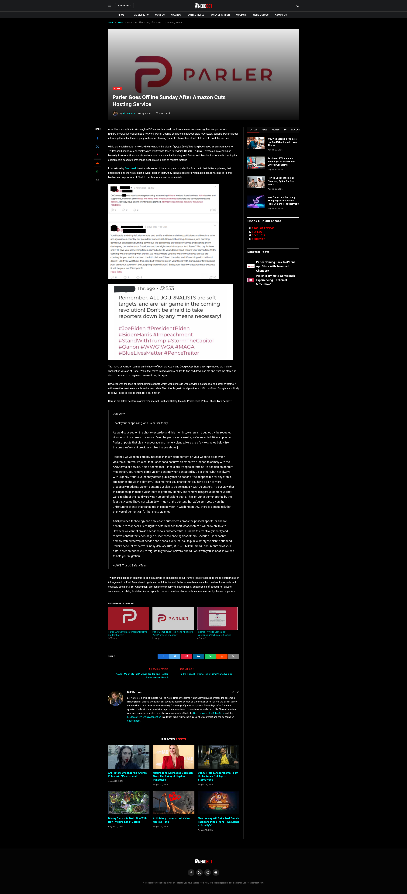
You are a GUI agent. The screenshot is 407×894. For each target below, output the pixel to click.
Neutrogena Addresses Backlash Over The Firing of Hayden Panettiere (173, 776)
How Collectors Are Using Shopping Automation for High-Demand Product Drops (283, 200)
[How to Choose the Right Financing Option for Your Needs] (256, 182)
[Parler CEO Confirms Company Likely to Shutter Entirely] (128, 618)
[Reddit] (97, 163)
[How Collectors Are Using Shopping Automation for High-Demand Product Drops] (256, 202)
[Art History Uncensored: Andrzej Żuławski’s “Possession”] (128, 756)
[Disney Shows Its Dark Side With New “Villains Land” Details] (128, 802)
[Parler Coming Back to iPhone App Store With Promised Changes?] (173, 618)
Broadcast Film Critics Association (144, 717)
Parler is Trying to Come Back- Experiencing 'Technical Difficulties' (276, 280)
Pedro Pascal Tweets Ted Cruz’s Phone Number (206, 674)
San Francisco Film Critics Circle (209, 713)
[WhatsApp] (97, 171)
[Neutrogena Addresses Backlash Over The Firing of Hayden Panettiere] (173, 756)
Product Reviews (263, 228)
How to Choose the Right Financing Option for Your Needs (281, 181)
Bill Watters (128, 113)
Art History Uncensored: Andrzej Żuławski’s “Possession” (127, 774)
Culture (241, 14)
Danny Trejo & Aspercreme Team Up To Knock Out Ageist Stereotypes (218, 776)
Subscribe (124, 5)
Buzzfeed (130, 168)
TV (285, 130)
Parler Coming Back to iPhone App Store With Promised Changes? (275, 266)
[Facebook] (97, 138)
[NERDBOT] (203, 5)
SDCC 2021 (258, 235)
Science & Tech (220, 14)
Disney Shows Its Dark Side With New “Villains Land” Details (127, 820)
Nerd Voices (261, 14)
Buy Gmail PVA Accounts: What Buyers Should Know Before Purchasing (281, 161)
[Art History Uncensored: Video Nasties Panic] (173, 802)
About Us (281, 14)
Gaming (176, 14)
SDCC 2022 (258, 239)
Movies (276, 130)
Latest (253, 130)
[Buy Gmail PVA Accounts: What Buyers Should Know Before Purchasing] (256, 163)
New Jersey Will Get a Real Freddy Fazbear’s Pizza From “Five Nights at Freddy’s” (218, 822)
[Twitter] (97, 146)
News (120, 14)
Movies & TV (141, 14)
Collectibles (195, 14)
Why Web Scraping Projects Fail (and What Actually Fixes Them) (282, 142)
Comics (160, 14)
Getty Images (134, 720)
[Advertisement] (203, 63)
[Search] (297, 5)
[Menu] (109, 5)
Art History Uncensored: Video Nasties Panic (171, 820)
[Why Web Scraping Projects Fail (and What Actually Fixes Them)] (256, 143)
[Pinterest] (97, 154)
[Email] (97, 179)
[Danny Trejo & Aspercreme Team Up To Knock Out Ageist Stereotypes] (218, 756)
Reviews (295, 130)
